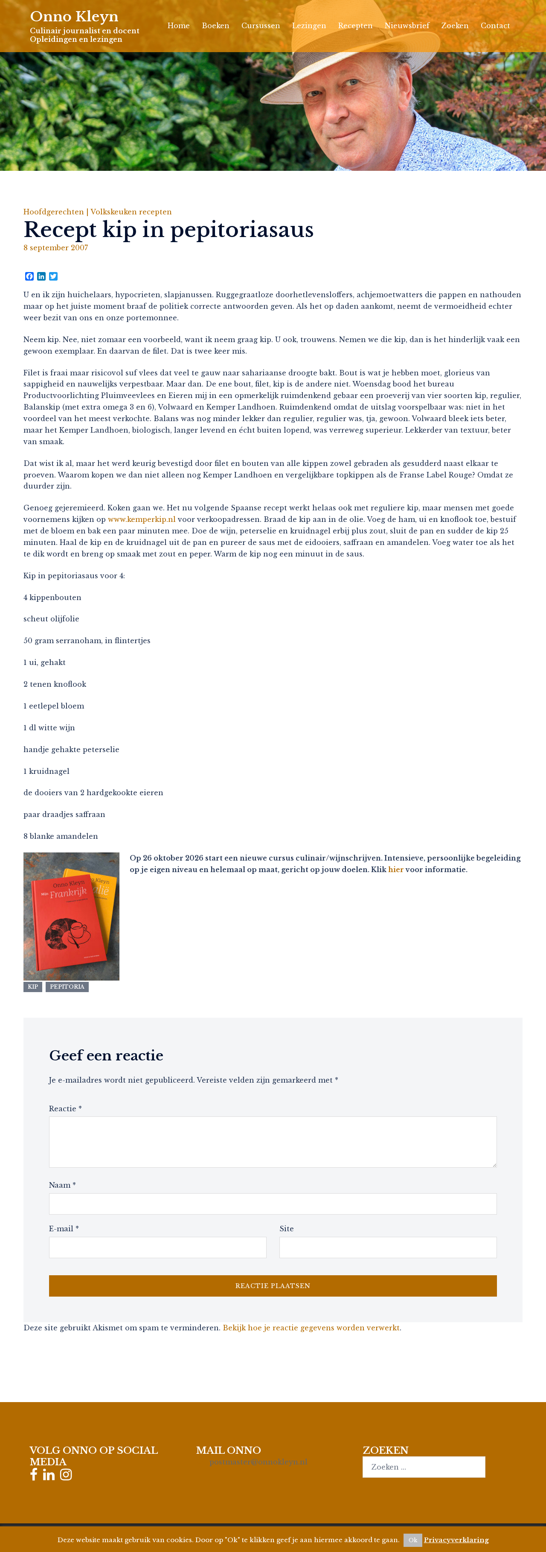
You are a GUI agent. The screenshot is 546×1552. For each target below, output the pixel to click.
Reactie (65, 1108)
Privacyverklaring (456, 1540)
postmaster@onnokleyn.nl (258, 1462)
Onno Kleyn (74, 16)
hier (396, 869)
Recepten (355, 25)
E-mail (64, 1228)
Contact (495, 25)
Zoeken (455, 25)
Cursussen (260, 25)
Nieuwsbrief (407, 25)
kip (33, 987)
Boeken (215, 25)
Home (179, 25)
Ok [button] (413, 1540)
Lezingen (309, 25)
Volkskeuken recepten (131, 212)
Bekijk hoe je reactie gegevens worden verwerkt (311, 1328)
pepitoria (67, 987)
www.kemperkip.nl (142, 519)
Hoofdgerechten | (56, 212)
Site (286, 1228)
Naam (62, 1185)
